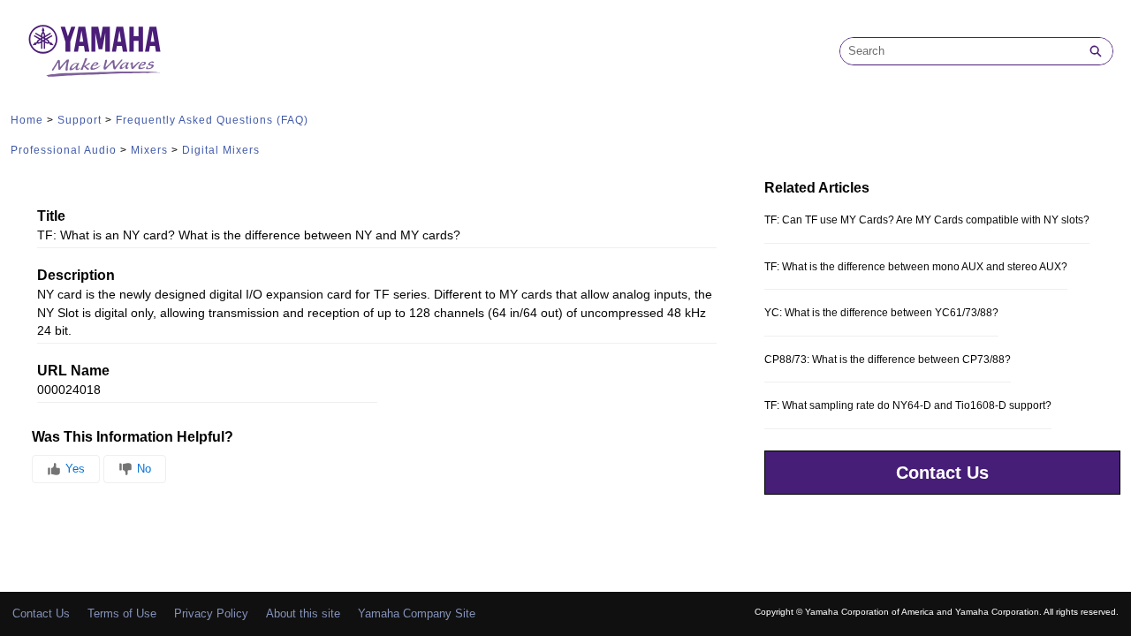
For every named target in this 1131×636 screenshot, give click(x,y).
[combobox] (959, 51)
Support (79, 120)
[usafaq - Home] (94, 51)
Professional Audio (64, 150)
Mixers (149, 150)
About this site (303, 613)
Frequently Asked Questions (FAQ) (212, 120)
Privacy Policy (211, 613)
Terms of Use (121, 613)
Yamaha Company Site (416, 613)
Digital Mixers (221, 150)
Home (27, 120)
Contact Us (942, 472)
